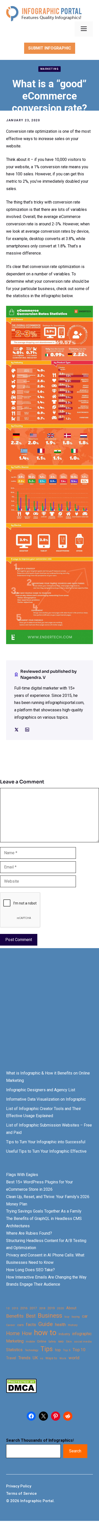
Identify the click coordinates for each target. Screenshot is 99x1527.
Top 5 (66, 1350)
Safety (52, 1341)
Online (41, 1341)
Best (31, 1316)
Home (13, 1333)
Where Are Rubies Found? (29, 1233)
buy (66, 1316)
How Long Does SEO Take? (30, 1269)
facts (31, 1324)
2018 (42, 1308)
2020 (60, 1308)
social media (83, 1341)
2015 (15, 1308)
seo (61, 1341)
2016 (23, 1308)
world (74, 1357)
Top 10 (79, 1349)
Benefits (15, 1316)
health (60, 1324)
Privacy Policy (18, 1486)
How (27, 1333)
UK (35, 1357)
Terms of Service (21, 1493)
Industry (64, 1334)
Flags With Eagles (22, 1174)
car (85, 1316)
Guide (45, 1324)
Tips (47, 1349)
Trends (24, 1357)
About (71, 1308)
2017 (33, 1308)
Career (10, 1325)
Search (75, 1451)
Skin (69, 1341)
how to (45, 1332)
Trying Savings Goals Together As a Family (43, 1211)
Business (50, 1315)
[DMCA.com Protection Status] (21, 1391)
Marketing (49, 69)
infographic (82, 1334)
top (58, 1350)
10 (8, 1308)
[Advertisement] (49, 1013)
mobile (30, 1341)
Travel (11, 1358)
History (73, 1325)
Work (62, 1358)
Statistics (14, 1350)
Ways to (51, 1358)
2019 (51, 1308)
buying (76, 1316)
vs (41, 1358)
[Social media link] (16, 729)
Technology (31, 1350)
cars (20, 1325)
